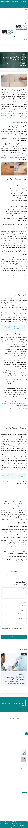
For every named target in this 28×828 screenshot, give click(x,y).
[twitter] (17, 574)
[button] (14, 42)
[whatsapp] (14, 574)
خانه (25, 62)
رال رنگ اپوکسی (15, 779)
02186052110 (23, 5)
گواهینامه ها (16, 782)
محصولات (23, 779)
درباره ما (10, 782)
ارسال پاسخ (24, 585)
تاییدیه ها (23, 782)
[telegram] (10, 574)
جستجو (25, 12)
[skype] (7, 574)
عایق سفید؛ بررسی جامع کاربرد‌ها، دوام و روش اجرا (11, 760)
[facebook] (20, 574)
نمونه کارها (6, 779)
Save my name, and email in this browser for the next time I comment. (14, 629)
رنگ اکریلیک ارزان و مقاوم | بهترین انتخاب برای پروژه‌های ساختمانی (14, 678)
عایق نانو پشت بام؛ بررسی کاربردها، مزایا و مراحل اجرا (12, 767)
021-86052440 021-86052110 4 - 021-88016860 (15, 805)
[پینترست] (26, 733)
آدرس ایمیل (24, 610)
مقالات (20, 62)
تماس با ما (22, 785)
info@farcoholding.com (20, 6)
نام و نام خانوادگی (23, 602)
